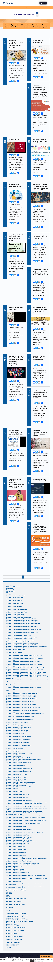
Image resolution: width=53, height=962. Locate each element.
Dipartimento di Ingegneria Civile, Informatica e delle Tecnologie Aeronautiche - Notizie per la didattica (26, 672)
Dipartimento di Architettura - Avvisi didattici (15, 597)
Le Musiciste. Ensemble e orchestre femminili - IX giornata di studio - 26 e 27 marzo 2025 (40, 187)
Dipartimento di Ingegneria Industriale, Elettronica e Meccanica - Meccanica (21, 706)
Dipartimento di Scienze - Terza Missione (14, 791)
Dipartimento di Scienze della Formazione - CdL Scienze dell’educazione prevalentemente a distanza (25, 817)
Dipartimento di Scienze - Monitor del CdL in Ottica (16, 777)
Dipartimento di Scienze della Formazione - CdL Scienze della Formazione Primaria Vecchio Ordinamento (26, 820)
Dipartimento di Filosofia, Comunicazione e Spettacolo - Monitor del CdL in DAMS (22, 643)
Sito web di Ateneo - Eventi (11, 924)
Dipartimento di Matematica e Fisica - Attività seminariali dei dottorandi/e (20, 721)
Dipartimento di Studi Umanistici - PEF (13, 881)
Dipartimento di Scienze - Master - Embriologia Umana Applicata (18, 771)
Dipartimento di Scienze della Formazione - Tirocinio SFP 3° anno (19, 837)
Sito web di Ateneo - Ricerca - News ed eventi (15, 938)
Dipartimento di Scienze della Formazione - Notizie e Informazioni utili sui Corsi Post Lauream (24, 832)
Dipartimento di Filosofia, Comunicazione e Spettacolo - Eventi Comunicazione (21, 637)
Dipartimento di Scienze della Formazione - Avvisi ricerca (17, 797)
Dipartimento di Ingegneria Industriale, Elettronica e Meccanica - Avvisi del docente (22, 692)
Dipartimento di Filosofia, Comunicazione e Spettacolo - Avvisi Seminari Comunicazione (23, 634)
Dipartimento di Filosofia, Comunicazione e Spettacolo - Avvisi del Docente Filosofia (22, 622)
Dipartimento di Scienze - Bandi (12, 751)
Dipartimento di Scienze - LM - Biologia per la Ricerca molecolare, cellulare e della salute (23, 759)
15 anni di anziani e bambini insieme (38, 41)
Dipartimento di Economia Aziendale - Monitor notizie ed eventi (18, 617)
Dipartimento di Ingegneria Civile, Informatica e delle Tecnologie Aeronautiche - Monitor (23, 666)
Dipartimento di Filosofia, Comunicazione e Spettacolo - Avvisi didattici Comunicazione (23, 623)
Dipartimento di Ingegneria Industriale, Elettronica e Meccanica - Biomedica (21, 696)
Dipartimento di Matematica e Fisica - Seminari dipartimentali (18, 745)
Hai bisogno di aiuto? (45, 956)
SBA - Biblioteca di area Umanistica (13, 906)
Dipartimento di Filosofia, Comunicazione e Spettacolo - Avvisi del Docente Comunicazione (23, 618)
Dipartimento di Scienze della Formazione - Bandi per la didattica (19, 800)
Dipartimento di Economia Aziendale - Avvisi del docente (17, 611)
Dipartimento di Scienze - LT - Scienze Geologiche (15, 770)
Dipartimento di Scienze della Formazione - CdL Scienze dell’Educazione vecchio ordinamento (24, 819)
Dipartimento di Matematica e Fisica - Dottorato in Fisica (17, 730)
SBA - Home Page (9, 907)
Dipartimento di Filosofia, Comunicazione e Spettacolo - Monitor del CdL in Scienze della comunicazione (26, 646)
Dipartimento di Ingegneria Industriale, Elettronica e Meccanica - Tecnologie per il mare (23, 712)
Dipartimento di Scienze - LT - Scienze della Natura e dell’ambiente (19, 767)
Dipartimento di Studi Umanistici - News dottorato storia (17, 874)
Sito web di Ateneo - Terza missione (13, 942)
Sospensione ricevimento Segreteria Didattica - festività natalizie (40, 433)
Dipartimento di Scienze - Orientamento (14, 780)
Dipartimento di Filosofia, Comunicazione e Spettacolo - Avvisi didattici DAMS (21, 625)
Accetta (32, 960)
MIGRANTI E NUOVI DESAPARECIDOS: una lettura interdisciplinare (16, 432)
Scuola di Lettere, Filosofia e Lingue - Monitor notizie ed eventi (18, 919)
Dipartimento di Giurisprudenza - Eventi (14, 652)
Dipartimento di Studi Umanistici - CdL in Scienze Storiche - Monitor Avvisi (20, 864)
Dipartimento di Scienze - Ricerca (12, 790)
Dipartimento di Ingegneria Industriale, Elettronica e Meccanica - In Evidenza (21, 695)
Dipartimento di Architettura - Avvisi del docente (15, 596)
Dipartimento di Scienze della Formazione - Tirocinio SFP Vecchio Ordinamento (21, 841)
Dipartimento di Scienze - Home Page (13, 756)
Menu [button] (44, 3)
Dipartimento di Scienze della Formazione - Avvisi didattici (17, 794)
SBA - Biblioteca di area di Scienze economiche (15, 900)
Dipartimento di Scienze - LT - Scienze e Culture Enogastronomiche (19, 768)
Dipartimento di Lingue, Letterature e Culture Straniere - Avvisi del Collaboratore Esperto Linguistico (25, 713)
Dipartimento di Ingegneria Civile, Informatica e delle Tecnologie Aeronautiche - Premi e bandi (24, 686)
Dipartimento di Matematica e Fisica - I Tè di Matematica (17, 735)
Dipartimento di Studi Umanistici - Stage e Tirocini (16, 889)
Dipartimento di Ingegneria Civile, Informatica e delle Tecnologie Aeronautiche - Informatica (24, 664)
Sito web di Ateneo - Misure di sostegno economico (16, 927)
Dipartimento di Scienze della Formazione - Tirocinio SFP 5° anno (19, 840)
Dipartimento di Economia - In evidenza (14, 606)
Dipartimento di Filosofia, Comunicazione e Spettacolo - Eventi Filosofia (20, 640)
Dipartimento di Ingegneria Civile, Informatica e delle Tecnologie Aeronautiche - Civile (22, 660)
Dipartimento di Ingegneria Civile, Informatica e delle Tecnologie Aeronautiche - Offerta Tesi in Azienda (26, 675)
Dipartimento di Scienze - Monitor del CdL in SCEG (16, 779)
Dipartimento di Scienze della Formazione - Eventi (16, 826)
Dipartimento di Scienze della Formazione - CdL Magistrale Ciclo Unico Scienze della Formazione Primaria (26, 806)
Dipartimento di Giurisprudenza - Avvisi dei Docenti (16, 649)
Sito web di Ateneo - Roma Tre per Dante (14, 939)
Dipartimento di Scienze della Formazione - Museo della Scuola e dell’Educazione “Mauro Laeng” (25, 831)
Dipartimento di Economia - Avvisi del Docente (15, 602)
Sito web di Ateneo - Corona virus (12, 922)
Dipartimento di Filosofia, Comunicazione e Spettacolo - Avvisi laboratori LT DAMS (22, 632)
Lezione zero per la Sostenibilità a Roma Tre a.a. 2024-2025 (40, 236)
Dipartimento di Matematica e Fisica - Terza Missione (16, 747)
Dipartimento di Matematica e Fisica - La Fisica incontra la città (18, 736)
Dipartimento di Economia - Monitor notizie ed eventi (16, 609)
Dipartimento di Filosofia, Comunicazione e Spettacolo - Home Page (19, 641)
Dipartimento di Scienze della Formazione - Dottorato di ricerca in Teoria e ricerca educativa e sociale (25, 825)
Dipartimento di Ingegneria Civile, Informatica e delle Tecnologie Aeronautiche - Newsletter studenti (25, 667)
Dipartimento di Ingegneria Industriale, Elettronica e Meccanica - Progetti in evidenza (22, 710)
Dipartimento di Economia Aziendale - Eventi (15, 614)
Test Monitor (8, 947)
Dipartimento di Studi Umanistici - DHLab (14, 866)
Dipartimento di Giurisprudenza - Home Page (15, 654)
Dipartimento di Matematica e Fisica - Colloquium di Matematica (18, 727)
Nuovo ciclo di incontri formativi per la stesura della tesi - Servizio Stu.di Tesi (40, 310)
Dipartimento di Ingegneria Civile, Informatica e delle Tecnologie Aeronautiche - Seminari (23, 687)
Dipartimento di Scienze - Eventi (12, 754)
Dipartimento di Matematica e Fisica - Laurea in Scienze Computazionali (20, 741)
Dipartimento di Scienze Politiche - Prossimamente (16, 851)
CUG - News (8, 594)
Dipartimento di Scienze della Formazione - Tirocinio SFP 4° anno (19, 838)
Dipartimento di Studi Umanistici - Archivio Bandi (16, 852)
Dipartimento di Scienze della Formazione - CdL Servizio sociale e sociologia (21, 822)
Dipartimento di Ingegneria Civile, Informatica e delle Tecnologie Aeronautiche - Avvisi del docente (25, 657)
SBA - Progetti (9, 909)
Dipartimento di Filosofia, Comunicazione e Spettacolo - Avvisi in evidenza (20, 628)
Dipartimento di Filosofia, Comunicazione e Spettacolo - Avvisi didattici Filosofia (21, 626)
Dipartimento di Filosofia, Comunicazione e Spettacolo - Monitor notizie (20, 648)
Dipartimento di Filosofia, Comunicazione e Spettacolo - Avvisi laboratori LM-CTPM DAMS (23, 629)
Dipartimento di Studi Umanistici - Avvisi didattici (16, 855)
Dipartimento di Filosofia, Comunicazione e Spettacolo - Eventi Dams (19, 638)
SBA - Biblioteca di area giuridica (12, 903)
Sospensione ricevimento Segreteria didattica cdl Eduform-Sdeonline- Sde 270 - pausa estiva (16, 43)
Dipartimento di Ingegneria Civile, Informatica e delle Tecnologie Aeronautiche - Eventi (23, 661)
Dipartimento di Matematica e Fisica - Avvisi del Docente (17, 722)
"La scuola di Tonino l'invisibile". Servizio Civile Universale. (39, 358)
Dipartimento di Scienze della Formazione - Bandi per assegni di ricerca (20, 799)
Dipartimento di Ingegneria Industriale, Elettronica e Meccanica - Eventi (20, 701)
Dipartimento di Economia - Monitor (13, 608)
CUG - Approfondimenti (10, 591)
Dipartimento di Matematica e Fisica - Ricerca (15, 744)
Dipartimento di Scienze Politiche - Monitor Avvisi (16, 849)
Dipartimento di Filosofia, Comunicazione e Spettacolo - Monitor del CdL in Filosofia (22, 644)
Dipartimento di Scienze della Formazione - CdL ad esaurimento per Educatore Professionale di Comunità (26, 802)
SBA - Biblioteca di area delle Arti (12, 897)
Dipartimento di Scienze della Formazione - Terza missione (17, 834)
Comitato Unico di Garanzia (11, 589)
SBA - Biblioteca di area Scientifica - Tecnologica (15, 904)
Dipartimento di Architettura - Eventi (13, 599)
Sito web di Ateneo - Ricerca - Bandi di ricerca (15, 936)
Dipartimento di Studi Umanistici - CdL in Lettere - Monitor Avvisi (19, 861)
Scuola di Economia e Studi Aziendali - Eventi (15, 912)
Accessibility (9, 957)
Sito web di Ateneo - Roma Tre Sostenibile (14, 941)
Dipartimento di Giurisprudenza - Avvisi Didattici (15, 651)
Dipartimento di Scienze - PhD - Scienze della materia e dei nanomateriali (20, 783)
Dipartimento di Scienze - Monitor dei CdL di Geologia (16, 776)
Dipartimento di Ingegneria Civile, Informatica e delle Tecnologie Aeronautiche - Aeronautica (24, 655)
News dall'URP (9, 892)
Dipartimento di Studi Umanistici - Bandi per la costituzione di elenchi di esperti (22, 860)
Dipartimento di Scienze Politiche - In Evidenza (15, 848)
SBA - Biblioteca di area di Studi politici (14, 901)
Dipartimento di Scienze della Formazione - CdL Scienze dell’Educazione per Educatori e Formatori (25, 816)
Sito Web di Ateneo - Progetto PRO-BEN (14, 935)
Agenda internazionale (10, 585)
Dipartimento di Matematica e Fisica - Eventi (15, 733)
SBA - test (8, 910)
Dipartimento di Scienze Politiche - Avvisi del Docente (16, 845)
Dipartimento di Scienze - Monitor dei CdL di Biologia (16, 774)
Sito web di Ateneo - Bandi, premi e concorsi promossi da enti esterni (19, 921)
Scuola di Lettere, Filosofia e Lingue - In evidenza (15, 918)
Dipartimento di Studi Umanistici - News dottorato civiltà (17, 872)
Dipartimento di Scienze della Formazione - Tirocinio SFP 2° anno (19, 835)
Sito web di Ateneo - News (11, 929)
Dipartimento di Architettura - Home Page (14, 600)
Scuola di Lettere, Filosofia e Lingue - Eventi (14, 916)
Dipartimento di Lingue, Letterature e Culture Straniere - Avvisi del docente (20, 715)
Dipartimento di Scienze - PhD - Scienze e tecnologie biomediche (18, 787)
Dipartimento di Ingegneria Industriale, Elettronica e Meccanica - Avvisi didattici (21, 693)
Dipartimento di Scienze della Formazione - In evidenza (17, 828)
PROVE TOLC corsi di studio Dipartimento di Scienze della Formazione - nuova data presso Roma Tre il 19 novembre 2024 (16, 483)
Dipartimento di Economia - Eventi (13, 605)
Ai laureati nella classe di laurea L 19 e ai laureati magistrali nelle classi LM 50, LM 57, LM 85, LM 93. (40, 273)
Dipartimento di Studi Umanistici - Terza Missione (16, 890)
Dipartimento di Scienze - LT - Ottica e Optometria (16, 764)
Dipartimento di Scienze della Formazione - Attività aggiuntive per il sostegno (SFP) (22, 793)
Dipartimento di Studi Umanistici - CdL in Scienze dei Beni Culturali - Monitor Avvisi (22, 863)
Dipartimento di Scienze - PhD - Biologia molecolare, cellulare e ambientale (20, 782)
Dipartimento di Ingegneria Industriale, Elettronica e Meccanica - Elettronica (21, 699)
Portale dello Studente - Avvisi (12, 893)
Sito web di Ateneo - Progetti (11, 933)
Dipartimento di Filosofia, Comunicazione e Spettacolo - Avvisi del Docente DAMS (22, 620)
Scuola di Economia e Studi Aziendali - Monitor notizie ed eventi (18, 915)
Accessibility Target (16, 957)
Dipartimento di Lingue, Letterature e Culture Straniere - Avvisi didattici (20, 716)
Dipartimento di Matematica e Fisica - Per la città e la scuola (17, 742)
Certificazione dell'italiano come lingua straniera (15, 586)
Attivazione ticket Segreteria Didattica (15, 185)
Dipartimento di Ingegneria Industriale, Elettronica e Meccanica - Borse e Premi (21, 698)
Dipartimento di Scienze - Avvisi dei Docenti (14, 748)
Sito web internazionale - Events (12, 944)
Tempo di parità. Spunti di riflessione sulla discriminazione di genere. (16, 237)
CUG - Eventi (8, 592)
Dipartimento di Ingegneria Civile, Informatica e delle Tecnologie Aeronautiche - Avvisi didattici (24, 658)
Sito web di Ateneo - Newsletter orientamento (15, 930)
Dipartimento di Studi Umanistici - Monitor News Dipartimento (18, 871)
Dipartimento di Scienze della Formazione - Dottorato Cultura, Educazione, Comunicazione (23, 823)
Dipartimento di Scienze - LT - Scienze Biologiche (15, 765)
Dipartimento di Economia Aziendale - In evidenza (16, 615)
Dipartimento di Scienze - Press (12, 788)
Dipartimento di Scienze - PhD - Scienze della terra (16, 785)
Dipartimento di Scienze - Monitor (12, 773)
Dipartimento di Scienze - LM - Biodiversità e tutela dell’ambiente (19, 757)
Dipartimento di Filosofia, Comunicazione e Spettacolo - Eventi (18, 635)
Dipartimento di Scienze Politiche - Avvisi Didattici (16, 846)
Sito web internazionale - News (12, 945)
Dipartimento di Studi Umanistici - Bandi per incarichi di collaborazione (20, 857)
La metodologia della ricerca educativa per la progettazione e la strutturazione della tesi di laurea (40, 394)
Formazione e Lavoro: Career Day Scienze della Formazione (40, 141)
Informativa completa (39, 960)
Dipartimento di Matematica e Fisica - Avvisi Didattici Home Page (19, 724)
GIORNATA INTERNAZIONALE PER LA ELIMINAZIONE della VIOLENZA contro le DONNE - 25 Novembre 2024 (40, 528)
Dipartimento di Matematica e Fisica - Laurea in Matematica (18, 739)
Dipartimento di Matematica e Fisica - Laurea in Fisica (16, 738)
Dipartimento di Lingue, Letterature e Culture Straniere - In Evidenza (19, 719)
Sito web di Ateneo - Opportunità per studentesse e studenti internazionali (20, 932)
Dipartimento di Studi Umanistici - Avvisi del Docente (16, 854)
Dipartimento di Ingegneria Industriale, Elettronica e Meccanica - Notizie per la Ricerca (23, 707)
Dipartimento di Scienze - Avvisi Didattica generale (16, 750)
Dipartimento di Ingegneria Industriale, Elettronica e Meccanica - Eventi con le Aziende (23, 702)
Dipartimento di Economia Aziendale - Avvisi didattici (16, 612)
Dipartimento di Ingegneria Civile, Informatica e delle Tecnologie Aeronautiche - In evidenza (24, 663)
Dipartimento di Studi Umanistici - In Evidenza (15, 869)
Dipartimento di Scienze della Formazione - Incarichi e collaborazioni (19, 829)
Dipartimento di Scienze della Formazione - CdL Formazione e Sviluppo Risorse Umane (23, 805)
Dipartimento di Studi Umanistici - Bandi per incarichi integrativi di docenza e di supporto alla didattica (26, 858)
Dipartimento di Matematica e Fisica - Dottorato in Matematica (18, 732)
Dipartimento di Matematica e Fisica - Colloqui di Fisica (17, 725)
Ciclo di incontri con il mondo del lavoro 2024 (40, 480)
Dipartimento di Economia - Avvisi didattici (14, 603)
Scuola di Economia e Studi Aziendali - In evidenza (16, 913)
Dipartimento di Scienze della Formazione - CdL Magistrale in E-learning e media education (24, 811)
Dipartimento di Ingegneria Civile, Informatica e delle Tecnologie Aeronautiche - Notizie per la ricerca (25, 673)
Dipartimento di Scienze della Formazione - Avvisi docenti (17, 796)
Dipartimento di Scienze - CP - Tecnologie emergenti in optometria (19, 753)
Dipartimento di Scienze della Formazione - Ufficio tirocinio (17, 843)
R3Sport (7, 895)
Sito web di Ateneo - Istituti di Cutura (13, 926)
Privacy (35, 956)
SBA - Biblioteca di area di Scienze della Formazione (16, 898)
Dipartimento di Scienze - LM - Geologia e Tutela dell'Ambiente (18, 762)
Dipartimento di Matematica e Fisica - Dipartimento (16, 728)
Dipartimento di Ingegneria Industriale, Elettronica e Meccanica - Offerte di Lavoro (22, 709)
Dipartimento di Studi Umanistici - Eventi (14, 867)
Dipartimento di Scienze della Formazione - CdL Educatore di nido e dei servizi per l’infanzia (24, 803)
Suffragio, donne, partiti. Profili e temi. (16, 308)
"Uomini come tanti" (15, 139)
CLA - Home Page (9, 588)
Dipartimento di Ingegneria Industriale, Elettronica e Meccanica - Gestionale (21, 704)
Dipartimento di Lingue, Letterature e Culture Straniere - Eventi (18, 718)
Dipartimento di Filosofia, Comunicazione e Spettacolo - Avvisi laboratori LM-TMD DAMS (23, 631)
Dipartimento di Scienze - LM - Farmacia (14, 761)
